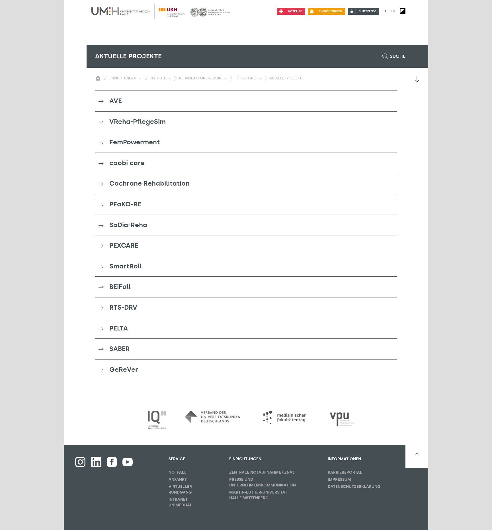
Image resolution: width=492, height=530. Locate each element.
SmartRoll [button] (125, 266)
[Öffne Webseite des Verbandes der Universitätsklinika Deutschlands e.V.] (212, 416)
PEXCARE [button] (123, 245)
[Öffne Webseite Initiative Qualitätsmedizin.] (156, 420)
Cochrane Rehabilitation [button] (149, 183)
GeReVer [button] (123, 369)
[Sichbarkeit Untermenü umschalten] (140, 78)
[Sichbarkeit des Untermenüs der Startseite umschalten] (98, 78)
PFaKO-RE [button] (125, 204)
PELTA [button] (118, 328)
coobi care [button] (127, 163)
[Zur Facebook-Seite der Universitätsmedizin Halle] (112, 462)
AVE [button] (115, 101)
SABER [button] (119, 349)
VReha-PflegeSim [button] (137, 122)
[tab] (246, 101)
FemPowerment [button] (134, 142)
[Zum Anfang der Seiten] (417, 456)
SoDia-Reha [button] (128, 225)
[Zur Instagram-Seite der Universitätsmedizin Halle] (80, 462)
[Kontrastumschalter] (402, 11)
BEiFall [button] (120, 287)
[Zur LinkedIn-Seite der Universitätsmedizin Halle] (96, 462)
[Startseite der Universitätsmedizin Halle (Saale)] (120, 11)
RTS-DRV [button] (123, 307)
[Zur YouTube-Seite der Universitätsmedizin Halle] (128, 462)
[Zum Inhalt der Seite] (417, 79)
